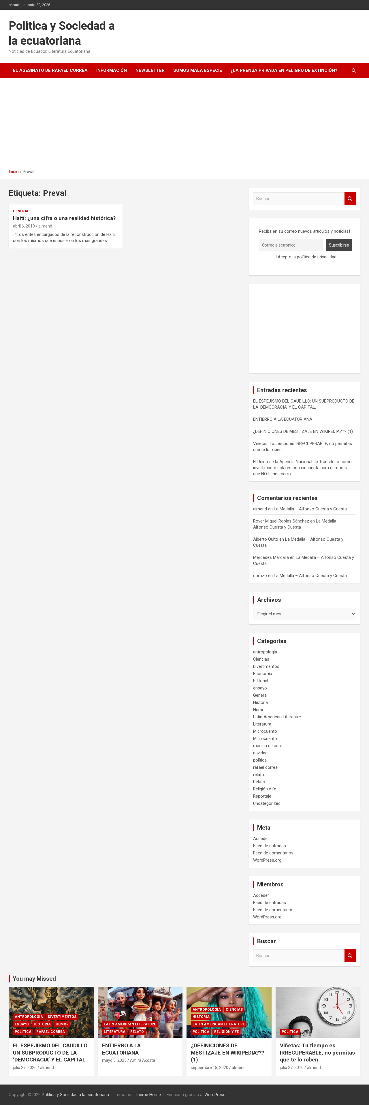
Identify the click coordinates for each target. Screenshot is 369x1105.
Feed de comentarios (273, 853)
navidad (260, 753)
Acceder (261, 838)
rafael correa (265, 767)
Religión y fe (264, 789)
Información (111, 70)
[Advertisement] (184, 125)
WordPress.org (267, 860)
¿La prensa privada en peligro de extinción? (284, 70)
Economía (262, 673)
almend (45, 226)
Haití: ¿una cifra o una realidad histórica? (64, 218)
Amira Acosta (142, 1060)
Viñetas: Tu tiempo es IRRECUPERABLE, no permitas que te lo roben (317, 1052)
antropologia (265, 652)
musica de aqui (267, 745)
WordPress (214, 1094)
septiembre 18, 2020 (209, 1067)
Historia (260, 702)
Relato (259, 781)
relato (258, 774)
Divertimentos (266, 666)
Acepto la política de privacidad (306, 257)
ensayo (260, 688)
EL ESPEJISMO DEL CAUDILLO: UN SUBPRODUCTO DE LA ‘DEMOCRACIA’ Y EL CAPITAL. (51, 1052)
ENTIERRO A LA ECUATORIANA (282, 419)
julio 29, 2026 (25, 1067)
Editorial (260, 680)
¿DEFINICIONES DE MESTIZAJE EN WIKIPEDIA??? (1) (303, 431)
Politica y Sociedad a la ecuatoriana (75, 1094)
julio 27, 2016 (292, 1067)
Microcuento (265, 731)
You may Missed (34, 978)
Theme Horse (148, 1094)
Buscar (350, 198)
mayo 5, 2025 (114, 1060)
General (21, 211)
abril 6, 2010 (24, 226)
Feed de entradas (269, 845)
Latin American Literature (277, 716)
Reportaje (262, 796)
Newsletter (150, 70)
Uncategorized (266, 803)
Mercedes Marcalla (271, 557)
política (260, 760)
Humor (259, 709)
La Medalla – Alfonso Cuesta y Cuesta (310, 509)
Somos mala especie (197, 70)
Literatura (262, 724)
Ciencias (261, 659)
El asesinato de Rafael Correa (50, 70)
